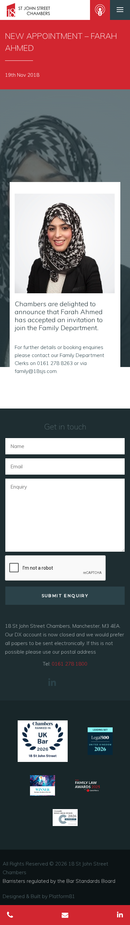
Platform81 (62, 896)
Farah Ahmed (82, 312)
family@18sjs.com (36, 371)
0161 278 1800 (69, 664)
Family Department (68, 328)
